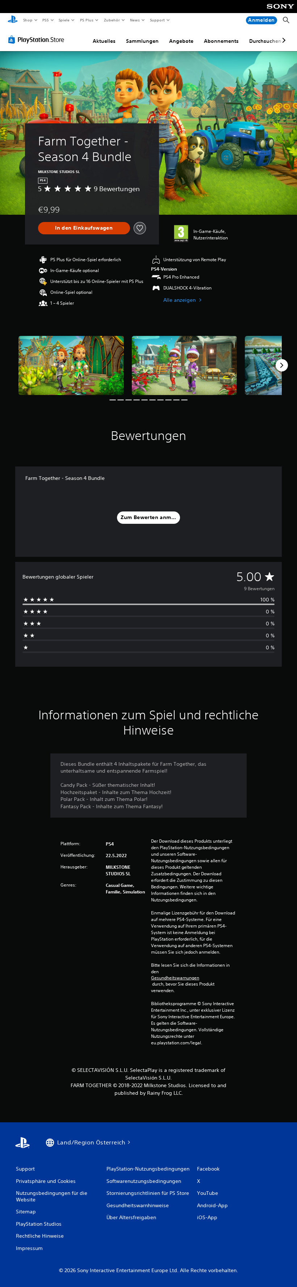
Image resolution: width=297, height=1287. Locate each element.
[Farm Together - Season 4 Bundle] (71, 365)
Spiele (64, 19)
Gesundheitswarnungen (175, 978)
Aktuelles (104, 41)
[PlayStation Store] (38, 39)
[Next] (282, 365)
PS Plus (86, 19)
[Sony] (280, 11)
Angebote (181, 41)
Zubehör (112, 19)
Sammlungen (142, 41)
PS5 (45, 19)
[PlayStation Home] (13, 20)
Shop (27, 19)
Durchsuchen (265, 41)
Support (157, 19)
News (135, 19)
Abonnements (221, 41)
